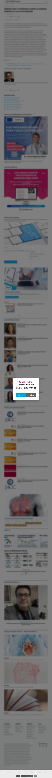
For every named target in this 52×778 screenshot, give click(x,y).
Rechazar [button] (23, 775)
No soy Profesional (31, 395)
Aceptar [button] (17, 775)
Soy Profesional (20, 395)
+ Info (35, 775)
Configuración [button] (29, 775)
